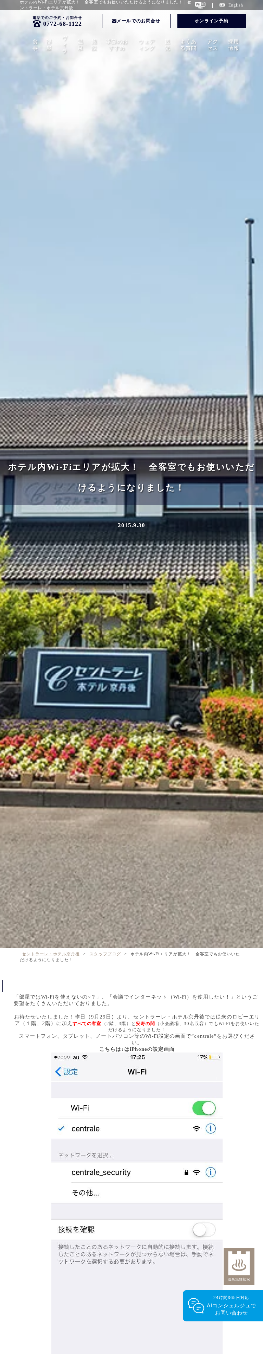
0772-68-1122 (62, 23)
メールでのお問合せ (138, 20)
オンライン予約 (211, 20)
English (235, 5)
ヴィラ (64, 44)
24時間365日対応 (231, 1305)
